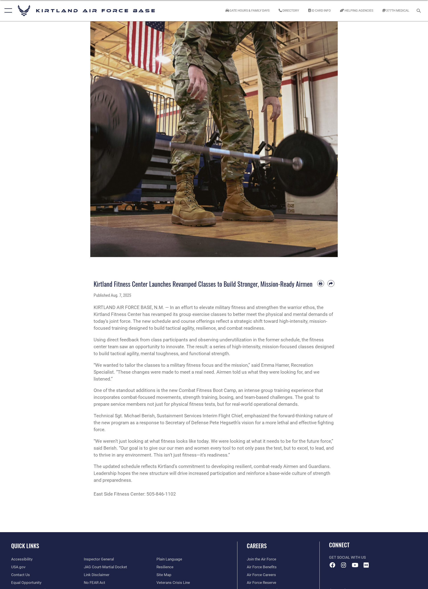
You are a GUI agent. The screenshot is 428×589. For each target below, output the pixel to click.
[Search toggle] (419, 10)
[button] (7, 10)
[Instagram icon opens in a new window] (343, 565)
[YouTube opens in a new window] (355, 565)
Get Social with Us (347, 557)
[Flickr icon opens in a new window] (366, 565)
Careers (257, 546)
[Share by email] (330, 283)
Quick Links (25, 546)
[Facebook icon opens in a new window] (332, 565)
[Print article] (320, 283)
